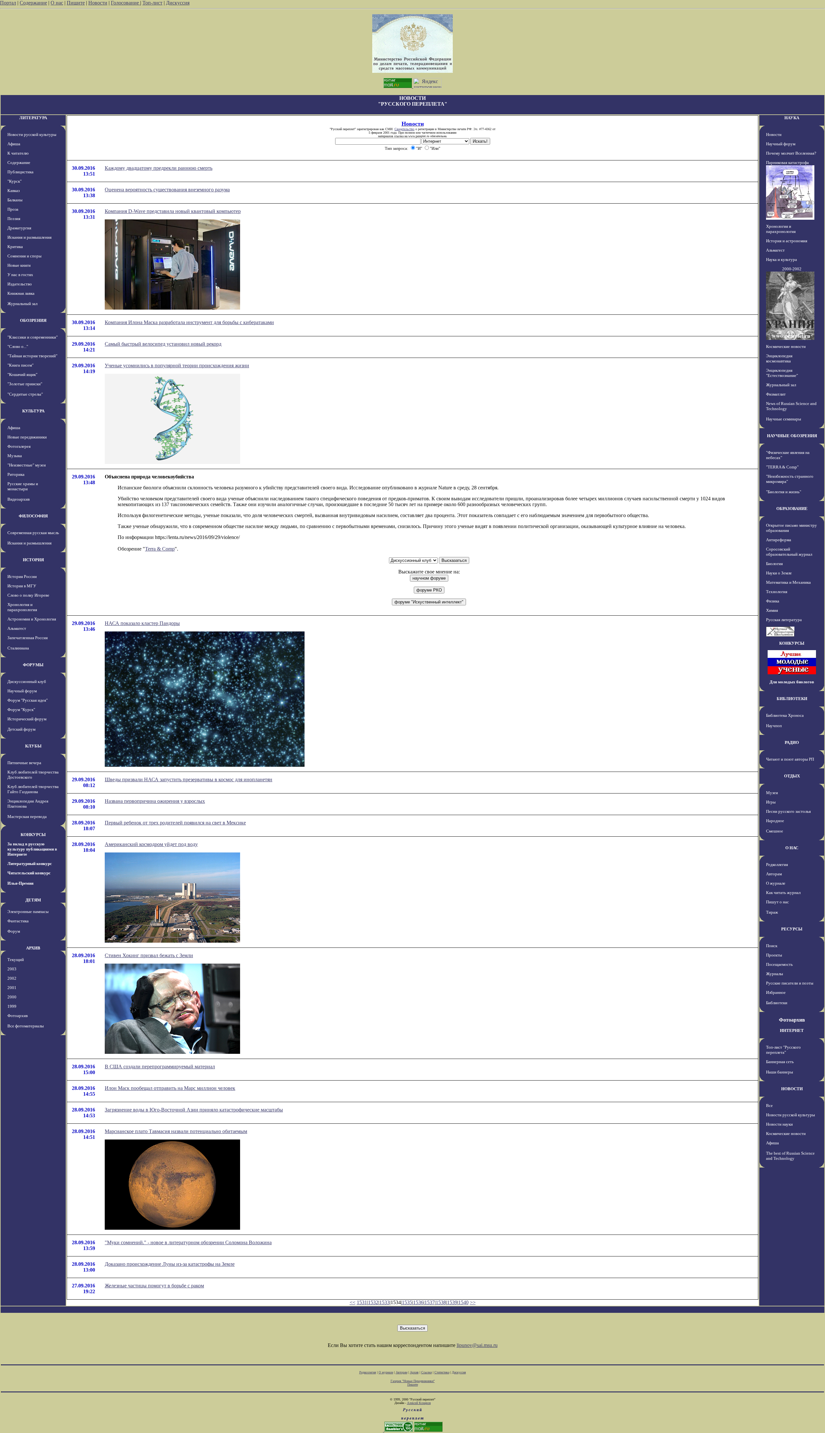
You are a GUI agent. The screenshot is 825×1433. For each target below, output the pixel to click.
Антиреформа (778, 539)
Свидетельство (404, 129)
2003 (11, 969)
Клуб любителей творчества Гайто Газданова (33, 789)
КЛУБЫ (33, 746)
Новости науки (779, 1124)
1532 (373, 1302)
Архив (414, 1372)
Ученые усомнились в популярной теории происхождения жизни (177, 365)
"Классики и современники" (32, 337)
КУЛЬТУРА (33, 411)
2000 (11, 997)
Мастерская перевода (27, 816)
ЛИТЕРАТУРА (33, 117)
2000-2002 (791, 268)
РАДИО (792, 742)
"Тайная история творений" (32, 355)
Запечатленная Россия (27, 637)
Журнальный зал (22, 303)
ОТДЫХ (792, 776)
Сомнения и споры (24, 256)
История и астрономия (786, 240)
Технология (776, 591)
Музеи (772, 792)
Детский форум (21, 729)
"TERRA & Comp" (782, 467)
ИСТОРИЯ (33, 559)
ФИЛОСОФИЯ (33, 516)
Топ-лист (152, 2)
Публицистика (20, 171)
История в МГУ (21, 585)
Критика (15, 246)
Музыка (14, 455)
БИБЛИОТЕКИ (792, 698)
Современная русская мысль (33, 532)
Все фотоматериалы (25, 1026)
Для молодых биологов (792, 681)
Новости (97, 2)
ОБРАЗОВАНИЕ (792, 508)
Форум (13, 931)
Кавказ (13, 190)
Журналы (774, 973)
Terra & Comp (160, 549)
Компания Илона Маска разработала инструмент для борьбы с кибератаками (189, 322)
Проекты (774, 955)
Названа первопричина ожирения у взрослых (155, 801)
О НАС (791, 847)
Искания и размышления (29, 237)
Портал (8, 2)
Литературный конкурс (29, 863)
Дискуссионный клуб (26, 681)
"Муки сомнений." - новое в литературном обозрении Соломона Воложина (188, 1242)
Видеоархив (18, 499)
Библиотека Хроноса (785, 715)
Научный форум (22, 690)
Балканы (15, 199)
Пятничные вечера (24, 762)
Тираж (772, 912)
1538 (441, 1302)
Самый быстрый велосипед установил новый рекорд (163, 344)
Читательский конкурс (29, 872)
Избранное (776, 992)
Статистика (441, 1372)
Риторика (15, 474)
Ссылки (426, 1372)
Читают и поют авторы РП (790, 759)
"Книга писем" (20, 365)
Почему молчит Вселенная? (791, 153)
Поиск (771, 945)
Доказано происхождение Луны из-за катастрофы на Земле (170, 1264)
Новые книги (19, 265)
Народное (775, 820)
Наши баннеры (779, 1072)
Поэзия (13, 218)
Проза (12, 209)
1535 (407, 1302)
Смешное (774, 831)
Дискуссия (177, 2)
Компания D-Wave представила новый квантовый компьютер (173, 211)
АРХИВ (33, 948)
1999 (11, 1006)
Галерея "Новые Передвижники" (413, 1381)
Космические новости (786, 346)
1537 (429, 1302)
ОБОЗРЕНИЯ (33, 320)
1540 (463, 1302)
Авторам (774, 873)
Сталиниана (18, 648)
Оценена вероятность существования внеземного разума (167, 189)
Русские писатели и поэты (789, 983)
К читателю (18, 153)
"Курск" (14, 181)
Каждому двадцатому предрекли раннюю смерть (158, 168)
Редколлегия (777, 864)
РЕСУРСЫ (791, 929)
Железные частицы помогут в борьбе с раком (154, 1285)
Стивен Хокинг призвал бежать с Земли (149, 955)
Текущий (15, 959)
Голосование (125, 2)
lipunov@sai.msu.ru (477, 1345)
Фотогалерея (19, 446)
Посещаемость (779, 964)
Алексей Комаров (419, 1403)
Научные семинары (783, 419)
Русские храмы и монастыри (22, 486)
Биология (774, 563)
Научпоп (774, 725)
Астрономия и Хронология (31, 619)
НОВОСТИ (792, 1088)
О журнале (775, 883)
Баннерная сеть (780, 1061)
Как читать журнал (783, 892)
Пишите (76, 2)
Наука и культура (781, 259)
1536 (418, 1302)
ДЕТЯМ (33, 900)
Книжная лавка (20, 293)
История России (22, 576)
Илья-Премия (20, 883)
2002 (11, 978)
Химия (772, 610)
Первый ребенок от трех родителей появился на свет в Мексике (175, 822)
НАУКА (791, 117)
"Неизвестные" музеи (26, 465)
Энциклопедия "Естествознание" (782, 373)
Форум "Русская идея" (27, 700)
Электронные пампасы (28, 911)
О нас (57, 2)
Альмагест (16, 628)
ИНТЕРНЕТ (792, 1030)
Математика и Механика (788, 582)
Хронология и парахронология (22, 607)
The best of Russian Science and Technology (790, 1156)
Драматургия (19, 228)
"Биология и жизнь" (783, 491)
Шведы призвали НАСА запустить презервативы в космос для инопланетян (188, 779)
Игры (771, 802)
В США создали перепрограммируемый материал (160, 1066)
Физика (772, 601)
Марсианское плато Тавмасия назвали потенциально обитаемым (176, 1131)
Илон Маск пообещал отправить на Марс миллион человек (170, 1088)
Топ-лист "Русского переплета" (783, 1050)
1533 (384, 1302)
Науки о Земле (779, 573)
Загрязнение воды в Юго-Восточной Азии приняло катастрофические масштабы (194, 1109)
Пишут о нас (777, 901)
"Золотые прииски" (24, 383)
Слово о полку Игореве (28, 595)
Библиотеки (776, 1002)
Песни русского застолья (788, 811)
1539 (452, 1302)
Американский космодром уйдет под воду (151, 844)
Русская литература (784, 619)
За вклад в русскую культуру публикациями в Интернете (32, 849)
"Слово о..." (17, 346)
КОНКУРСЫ (33, 834)
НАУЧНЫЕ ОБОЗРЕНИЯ (792, 435)
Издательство (19, 284)
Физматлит (776, 394)
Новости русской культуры (31, 134)
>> (473, 1302)
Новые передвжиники (27, 437)
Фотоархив (17, 1015)
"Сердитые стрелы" (25, 394)
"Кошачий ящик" (22, 374)
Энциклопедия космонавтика (779, 358)
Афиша (13, 143)
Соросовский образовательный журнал (789, 552)
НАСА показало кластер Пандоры (142, 623)
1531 (362, 1302)
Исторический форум (26, 718)
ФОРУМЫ (33, 664)
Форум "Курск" (21, 709)
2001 (11, 987)
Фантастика (18, 920)
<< (352, 1302)
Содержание (33, 2)
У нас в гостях (20, 274)
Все (769, 1105)
